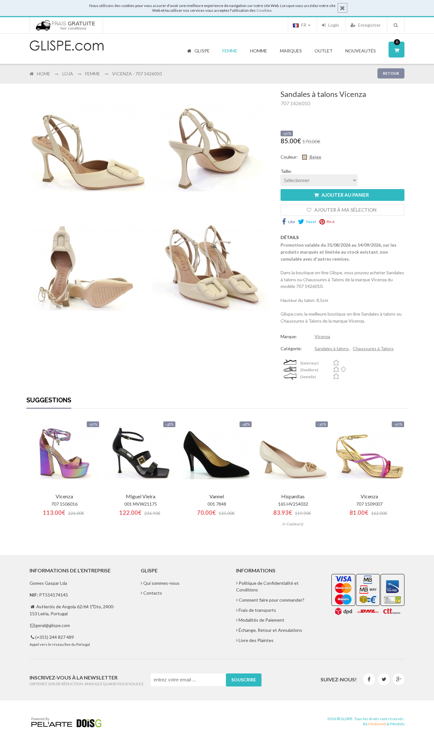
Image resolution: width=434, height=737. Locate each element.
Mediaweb (377, 723)
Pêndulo (397, 723)
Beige (315, 157)
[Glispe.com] (67, 45)
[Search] (395, 25)
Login (333, 25)
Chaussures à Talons (373, 348)
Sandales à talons (332, 348)
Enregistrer (369, 25)
